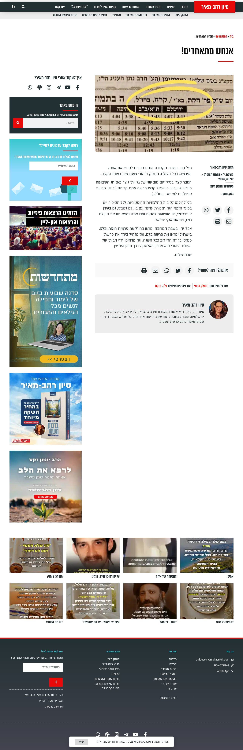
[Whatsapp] (30, 87)
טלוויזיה (116, 15)
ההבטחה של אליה (166, 576)
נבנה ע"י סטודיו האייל (51, 701)
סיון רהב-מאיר (215, 7)
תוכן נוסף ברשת (111, 688)
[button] (23, 6)
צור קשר (60, 6)
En (13, 6)
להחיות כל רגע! (225, 622)
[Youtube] (68, 87)
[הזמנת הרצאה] (45, 228)
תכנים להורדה (153, 6)
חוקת (225, 193)
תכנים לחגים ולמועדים (94, 15)
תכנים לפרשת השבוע (65, 15)
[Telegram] (58, 87)
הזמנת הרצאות (131, 6)
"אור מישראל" (79, 6)
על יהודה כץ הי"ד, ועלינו (106, 576)
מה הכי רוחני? (55, 576)
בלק (231, 193)
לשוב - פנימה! (168, 622)
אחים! (230, 576)
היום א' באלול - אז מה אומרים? (101, 622)
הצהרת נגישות (168, 698)
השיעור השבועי (161, 15)
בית (232, 36)
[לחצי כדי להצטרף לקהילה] (45, 311)
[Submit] (70, 181)
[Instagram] (49, 87)
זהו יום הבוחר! (54, 622)
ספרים (170, 6)
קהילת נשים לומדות (105, 6)
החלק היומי (181, 15)
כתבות (184, 6)
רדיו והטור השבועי (136, 15)
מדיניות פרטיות (54, 706)
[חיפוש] (18, 123)
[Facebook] (77, 87)
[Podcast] (39, 87)
